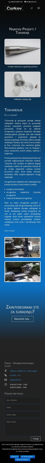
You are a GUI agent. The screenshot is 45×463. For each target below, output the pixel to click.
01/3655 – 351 (15, 375)
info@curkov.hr (15, 380)
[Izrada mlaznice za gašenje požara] (22, 52)
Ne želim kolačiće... (28, 457)
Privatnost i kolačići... (22, 460)
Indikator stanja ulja (22, 99)
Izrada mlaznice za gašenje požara (22, 66)
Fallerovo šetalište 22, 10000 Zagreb (23, 371)
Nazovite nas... (22, 318)
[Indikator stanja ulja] (22, 84)
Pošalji (36, 438)
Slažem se (14, 457)
